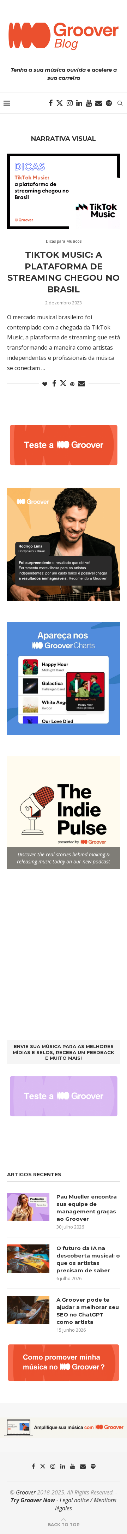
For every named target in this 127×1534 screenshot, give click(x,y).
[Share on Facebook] (54, 383)
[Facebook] (51, 103)
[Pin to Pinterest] (72, 384)
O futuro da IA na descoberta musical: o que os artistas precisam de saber (88, 1259)
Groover (26, 1492)
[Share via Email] (81, 383)
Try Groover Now (33, 1500)
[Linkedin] (79, 103)
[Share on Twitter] (63, 383)
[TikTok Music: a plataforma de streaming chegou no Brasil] (63, 191)
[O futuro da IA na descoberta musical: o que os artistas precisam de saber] (28, 1258)
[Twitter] (59, 103)
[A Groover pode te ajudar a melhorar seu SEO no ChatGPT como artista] (28, 1310)
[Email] (98, 103)
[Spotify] (109, 103)
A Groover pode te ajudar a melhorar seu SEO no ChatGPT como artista (87, 1310)
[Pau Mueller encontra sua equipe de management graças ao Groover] (28, 1207)
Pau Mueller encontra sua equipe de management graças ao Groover (86, 1207)
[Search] (119, 103)
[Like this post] (44, 384)
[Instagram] (70, 103)
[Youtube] (89, 103)
